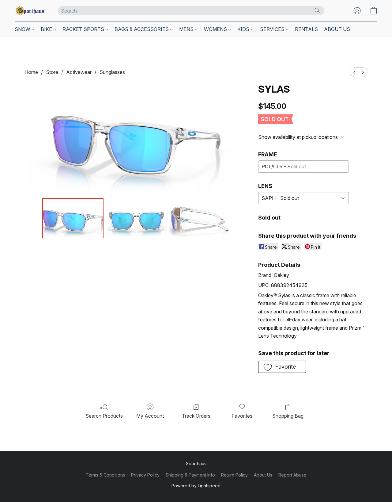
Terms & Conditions (105, 474)
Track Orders (196, 416)
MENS (187, 29)
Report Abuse (292, 474)
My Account (150, 416)
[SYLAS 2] (200, 218)
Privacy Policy (145, 474)
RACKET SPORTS (83, 29)
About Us (263, 474)
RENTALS (306, 29)
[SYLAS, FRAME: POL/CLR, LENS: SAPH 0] (73, 218)
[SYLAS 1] (136, 218)
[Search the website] (317, 10)
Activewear (79, 72)
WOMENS (216, 29)
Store (52, 72)
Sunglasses (112, 72)
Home (31, 72)
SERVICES (273, 29)
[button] (30, 10)
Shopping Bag (287, 416)
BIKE (47, 29)
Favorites (242, 416)
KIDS (244, 29)
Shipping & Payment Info (190, 474)
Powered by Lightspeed (196, 485)
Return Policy (234, 474)
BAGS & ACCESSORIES (142, 29)
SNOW (23, 29)
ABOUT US (337, 29)
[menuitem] (354, 72)
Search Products (104, 416)
